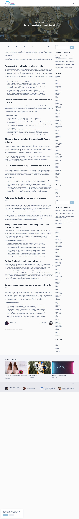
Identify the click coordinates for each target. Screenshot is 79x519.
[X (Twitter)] (17, 46)
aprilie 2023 (57, 133)
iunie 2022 (57, 147)
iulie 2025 (57, 94)
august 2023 (57, 127)
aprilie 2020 (57, 179)
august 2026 (57, 76)
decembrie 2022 (58, 139)
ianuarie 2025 (58, 103)
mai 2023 (57, 286)
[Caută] (73, 3)
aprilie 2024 (57, 116)
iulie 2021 (57, 163)
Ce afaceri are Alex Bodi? (33, 375)
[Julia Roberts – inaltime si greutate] (63, 367)
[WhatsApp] (49, 46)
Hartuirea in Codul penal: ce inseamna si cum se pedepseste (15, 388)
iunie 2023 (57, 130)
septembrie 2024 (58, 109)
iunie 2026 (57, 79)
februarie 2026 (58, 84)
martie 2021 (57, 167)
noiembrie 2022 (58, 140)
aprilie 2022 (57, 150)
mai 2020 (57, 177)
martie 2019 (57, 180)
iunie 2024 (57, 113)
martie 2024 (57, 117)
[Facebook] (9, 46)
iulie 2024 (57, 266)
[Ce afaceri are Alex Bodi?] (39, 367)
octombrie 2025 (58, 90)
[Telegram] (41, 46)
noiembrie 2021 (58, 157)
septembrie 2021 (58, 160)
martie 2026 (57, 83)
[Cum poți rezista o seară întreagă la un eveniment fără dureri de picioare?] (16, 367)
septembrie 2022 (58, 143)
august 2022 (57, 144)
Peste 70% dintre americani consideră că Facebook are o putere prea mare (50, 388)
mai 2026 (57, 80)
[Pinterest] (25, 46)
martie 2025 (57, 100)
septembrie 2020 (58, 171)
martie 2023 (57, 134)
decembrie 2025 (58, 87)
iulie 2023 (57, 129)
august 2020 (57, 173)
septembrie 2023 (58, 126)
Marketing (64, 3)
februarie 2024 (58, 119)
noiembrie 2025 (58, 89)
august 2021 (57, 316)
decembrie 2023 (58, 276)
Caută (56, 45)
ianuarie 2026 (58, 86)
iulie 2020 (57, 174)
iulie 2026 (57, 77)
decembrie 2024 (58, 104)
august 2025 (57, 93)
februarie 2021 (58, 169)
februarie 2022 (58, 153)
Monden (52, 3)
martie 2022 (57, 306)
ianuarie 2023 (58, 137)
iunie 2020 (57, 176)
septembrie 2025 (58, 246)
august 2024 (57, 110)
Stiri (60, 3)
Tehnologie (69, 3)
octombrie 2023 (58, 124)
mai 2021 (57, 166)
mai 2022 (57, 149)
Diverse (41, 3)
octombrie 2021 (58, 159)
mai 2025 (57, 97)
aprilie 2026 (57, 236)
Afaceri (56, 3)
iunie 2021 (57, 164)
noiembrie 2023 (58, 123)
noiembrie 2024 (58, 106)
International (46, 3)
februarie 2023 (58, 136)
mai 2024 (57, 114)
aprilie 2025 (57, 99)
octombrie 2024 (58, 107)
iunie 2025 (57, 96)
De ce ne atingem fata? (31, 388)
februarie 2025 (58, 101)
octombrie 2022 (58, 141)
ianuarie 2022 (58, 154)
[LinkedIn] (33, 46)
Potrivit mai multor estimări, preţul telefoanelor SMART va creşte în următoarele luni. (68, 388)
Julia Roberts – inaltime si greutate (59, 375)
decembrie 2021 (58, 156)
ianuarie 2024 (58, 120)
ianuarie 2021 (58, 170)
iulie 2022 (57, 146)
